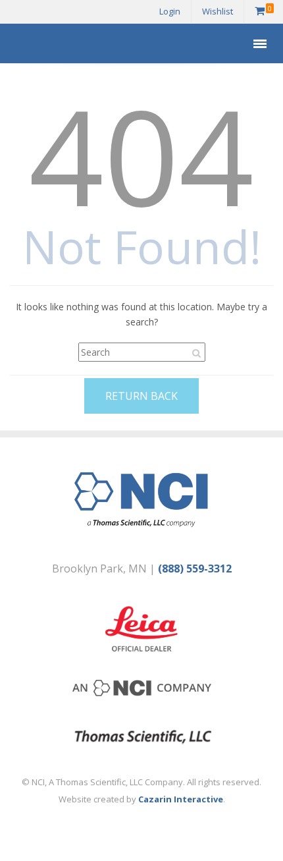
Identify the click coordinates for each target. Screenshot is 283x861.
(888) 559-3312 (195, 568)
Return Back (141, 396)
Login (169, 11)
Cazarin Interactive (180, 799)
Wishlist (217, 11)
